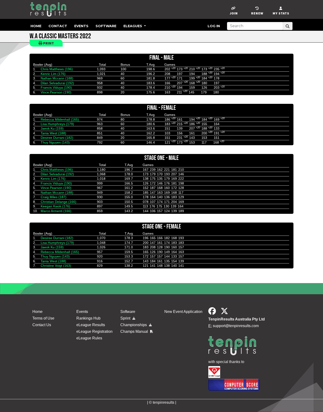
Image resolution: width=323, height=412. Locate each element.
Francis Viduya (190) (56, 87)
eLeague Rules (89, 338)
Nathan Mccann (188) (57, 78)
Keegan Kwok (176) (55, 206)
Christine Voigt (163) (56, 265)
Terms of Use (43, 318)
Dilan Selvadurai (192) (57, 83)
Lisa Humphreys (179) (57, 124)
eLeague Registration (94, 331)
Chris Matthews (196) (57, 69)
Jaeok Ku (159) (52, 128)
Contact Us (41, 325)
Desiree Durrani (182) (57, 138)
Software (106, 26)
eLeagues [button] (133, 26)
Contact (57, 26)
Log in (214, 26)
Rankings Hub (88, 318)
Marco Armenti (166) (56, 211)
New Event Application (183, 312)
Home (36, 26)
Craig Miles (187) (53, 197)
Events (81, 26)
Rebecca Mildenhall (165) (60, 119)
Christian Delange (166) (58, 202)
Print (48, 43)
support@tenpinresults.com (236, 326)
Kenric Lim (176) (53, 74)
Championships (134, 325)
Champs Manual (134, 331)
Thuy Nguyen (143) (55, 142)
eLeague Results (90, 325)
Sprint (125, 318)
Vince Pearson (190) (56, 92)
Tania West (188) (53, 133)
